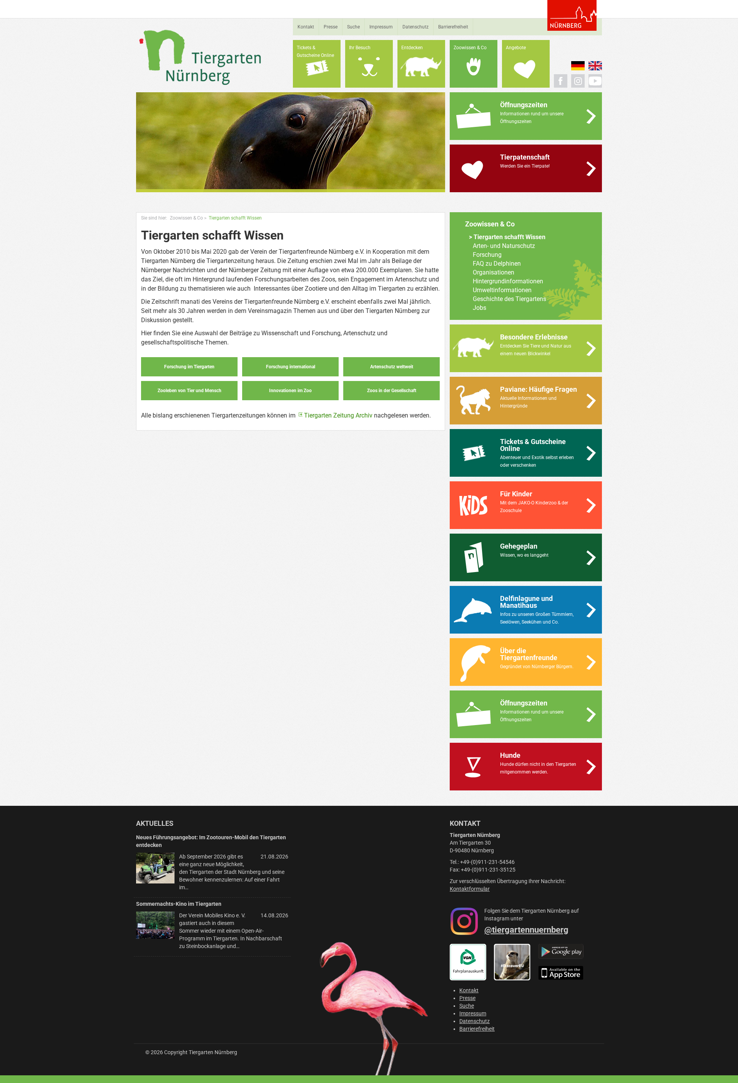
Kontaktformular (470, 889)
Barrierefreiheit (453, 27)
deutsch (578, 65)
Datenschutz (415, 27)
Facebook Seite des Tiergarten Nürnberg (560, 81)
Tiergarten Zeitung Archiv (338, 415)
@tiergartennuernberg (526, 930)
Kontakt (306, 27)
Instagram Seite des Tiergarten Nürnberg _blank (578, 81)
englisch (595, 65)
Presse (330, 27)
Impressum (381, 27)
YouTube (595, 81)
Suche (353, 27)
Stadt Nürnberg (572, 15)
